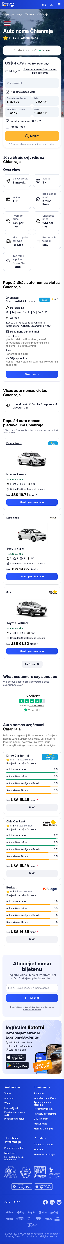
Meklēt (34, 136)
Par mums (39, 1093)
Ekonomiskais (14, 443)
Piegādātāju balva (14, 1118)
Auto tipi (9, 1098)
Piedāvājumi (11, 1108)
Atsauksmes (40, 1123)
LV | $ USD (13, 1202)
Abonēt (34, 997)
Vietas (7, 1093)
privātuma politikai (32, 1009)
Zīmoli (7, 1103)
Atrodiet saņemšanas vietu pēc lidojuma (40, 71)
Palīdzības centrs (43, 1144)
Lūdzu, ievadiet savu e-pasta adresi (28, 987)
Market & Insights (43, 1128)
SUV (8, 592)
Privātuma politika (14, 1148)
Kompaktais (12, 517)
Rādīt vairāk (32, 664)
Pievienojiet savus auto (14, 1113)
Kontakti (38, 1149)
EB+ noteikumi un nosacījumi (14, 1158)
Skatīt (32, 807)
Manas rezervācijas (45, 1154)
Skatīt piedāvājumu (32, 502)
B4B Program (41, 1118)
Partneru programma (45, 1113)
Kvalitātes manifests (45, 1098)
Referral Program (43, 1108)
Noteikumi (10, 1153)
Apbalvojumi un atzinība (42, 1103)
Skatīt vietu (32, 374)
